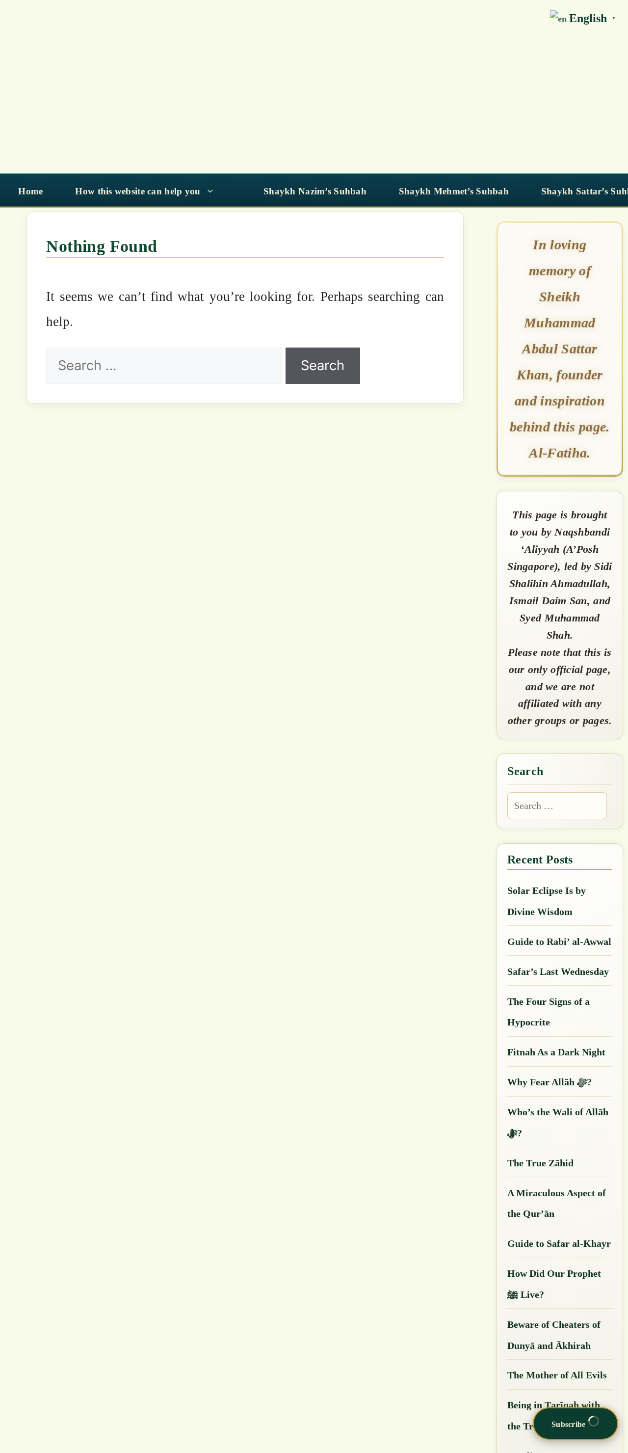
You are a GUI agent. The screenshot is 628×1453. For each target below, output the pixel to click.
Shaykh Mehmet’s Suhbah (454, 191)
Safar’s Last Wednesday (558, 971)
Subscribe (569, 1424)
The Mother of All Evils (557, 1375)
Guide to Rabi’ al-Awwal (559, 941)
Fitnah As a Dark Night (556, 1052)
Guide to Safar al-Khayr (559, 1243)
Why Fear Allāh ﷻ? (549, 1081)
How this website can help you (137, 191)
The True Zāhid (540, 1162)
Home (30, 191)
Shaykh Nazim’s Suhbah (314, 191)
